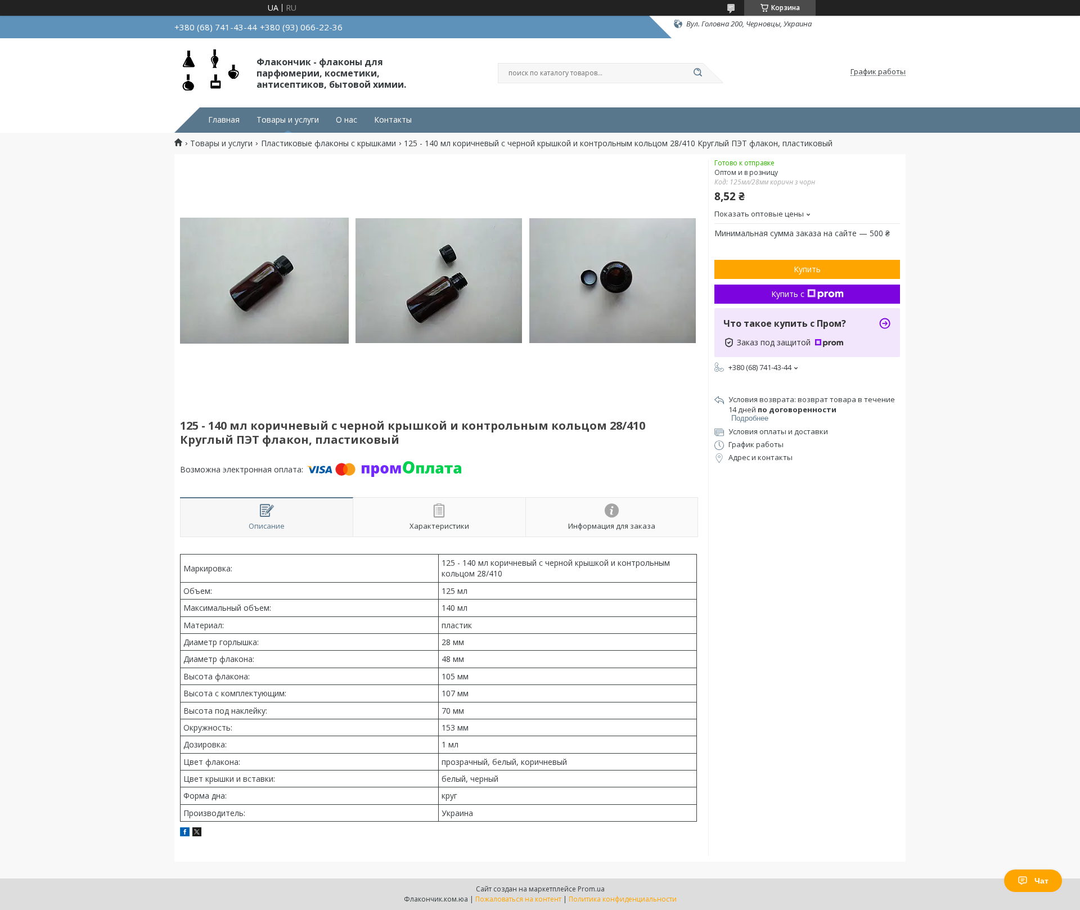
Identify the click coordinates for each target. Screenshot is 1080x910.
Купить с (787, 294)
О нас (346, 120)
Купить (807, 269)
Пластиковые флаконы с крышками (328, 143)
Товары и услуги (287, 120)
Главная (224, 120)
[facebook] (185, 833)
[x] (196, 833)
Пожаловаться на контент (518, 899)
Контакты (393, 120)
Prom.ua (591, 889)
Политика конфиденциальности (623, 899)
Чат (1041, 880)
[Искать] (697, 73)
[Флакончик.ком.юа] (210, 72)
